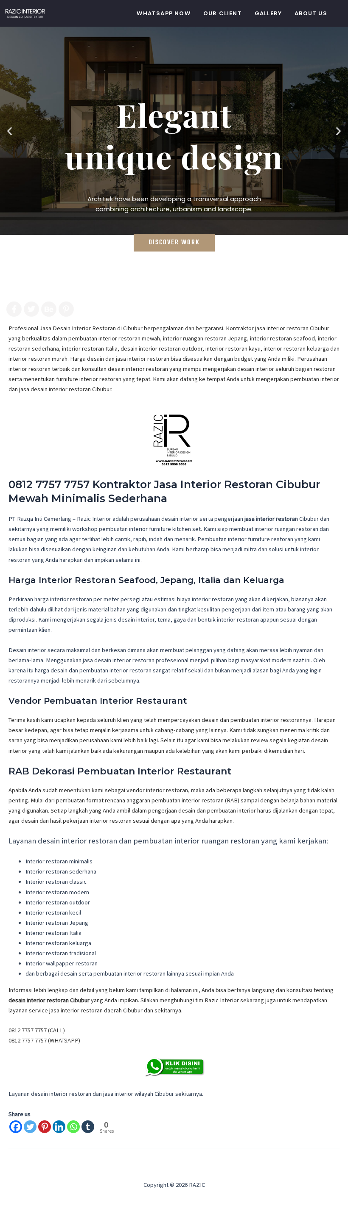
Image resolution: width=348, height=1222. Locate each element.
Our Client (222, 13)
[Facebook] (15, 1126)
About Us (311, 13)
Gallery (268, 13)
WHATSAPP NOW (163, 13)
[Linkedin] (59, 1126)
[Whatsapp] (73, 1126)
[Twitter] (30, 1126)
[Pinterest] (44, 1126)
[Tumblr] (87, 1126)
